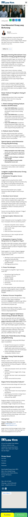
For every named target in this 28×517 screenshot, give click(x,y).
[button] (26, 2)
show (10, 49)
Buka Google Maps (5, 510)
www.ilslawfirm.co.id (11, 425)
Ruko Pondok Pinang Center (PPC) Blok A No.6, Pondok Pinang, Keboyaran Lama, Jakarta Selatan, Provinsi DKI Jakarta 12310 (9, 473)
